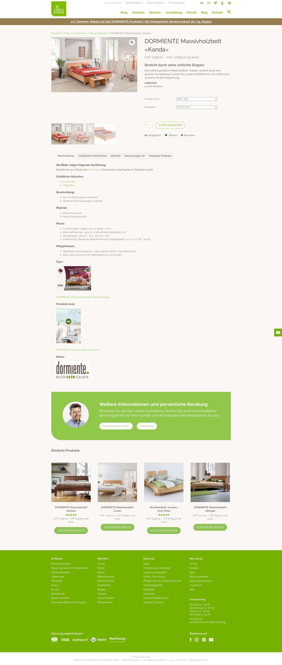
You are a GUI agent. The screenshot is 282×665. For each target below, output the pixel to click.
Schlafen (138, 12)
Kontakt (217, 12)
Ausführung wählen (71, 530)
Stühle (101, 568)
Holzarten (150, 107)
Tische (101, 563)
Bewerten (189, 135)
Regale (101, 589)
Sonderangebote (134, 2)
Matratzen (57, 581)
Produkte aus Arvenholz (156, 568)
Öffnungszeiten (176, 2)
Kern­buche (94, 169)
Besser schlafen (60, 598)
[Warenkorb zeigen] (229, 3)
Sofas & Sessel (105, 598)
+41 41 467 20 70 (112, 2)
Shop (124, 12)
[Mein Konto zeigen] (222, 3)
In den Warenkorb (170, 125)
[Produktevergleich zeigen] (209, 3)
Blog (204, 12)
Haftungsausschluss (201, 581)
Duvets (55, 589)
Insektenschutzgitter (155, 572)
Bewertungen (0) (135, 155)
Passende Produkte (160, 155)
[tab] (66, 156)
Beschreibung (66, 155)
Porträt (191, 12)
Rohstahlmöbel (106, 581)
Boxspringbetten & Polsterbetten (70, 568)
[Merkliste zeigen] (215, 3)
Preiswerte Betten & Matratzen (68, 602)
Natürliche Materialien (156, 598)
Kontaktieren (147, 426)
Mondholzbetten (60, 572)
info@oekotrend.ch (198, 660)
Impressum (196, 585)
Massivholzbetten (99, 33)
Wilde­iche (68, 185)
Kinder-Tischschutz (154, 576)
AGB (192, 589)
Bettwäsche (58, 593)
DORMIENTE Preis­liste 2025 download (77, 349)
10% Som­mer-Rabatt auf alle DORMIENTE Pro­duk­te (107, 21)
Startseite (56, 33)
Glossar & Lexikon (153, 602)
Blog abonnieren (155, 2)
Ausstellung (173, 12)
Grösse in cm (152, 98)
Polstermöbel (105, 602)
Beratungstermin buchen (116, 426)
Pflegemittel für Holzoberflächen (162, 581)
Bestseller (149, 589)
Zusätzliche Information (92, 155)
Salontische (104, 585)
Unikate (101, 593)
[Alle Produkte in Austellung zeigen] (201, 3)
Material (116, 155)
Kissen (55, 585)
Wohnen (155, 12)
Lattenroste (57, 576)
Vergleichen (154, 135)
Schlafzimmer (79, 33)
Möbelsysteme (105, 576)
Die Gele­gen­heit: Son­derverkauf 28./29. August (178, 21)
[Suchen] (228, 12)
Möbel (101, 572)
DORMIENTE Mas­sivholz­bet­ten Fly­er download (82, 297)
